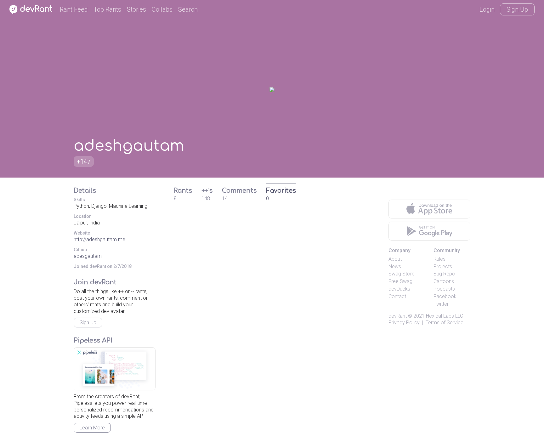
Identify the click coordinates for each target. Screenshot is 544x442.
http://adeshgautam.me (99, 239)
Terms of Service (444, 323)
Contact (397, 296)
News (394, 266)
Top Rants (107, 9)
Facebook (445, 296)
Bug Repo (444, 274)
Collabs (162, 9)
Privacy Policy (404, 323)
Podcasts (444, 289)
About (395, 259)
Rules (439, 259)
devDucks (399, 289)
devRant (397, 316)
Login (487, 9)
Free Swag (400, 281)
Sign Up (517, 9)
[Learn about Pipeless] (115, 368)
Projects (443, 266)
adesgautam (88, 256)
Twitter (441, 304)
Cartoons (444, 281)
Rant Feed (74, 9)
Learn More (92, 428)
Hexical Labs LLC (444, 316)
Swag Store (401, 274)
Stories (136, 9)
